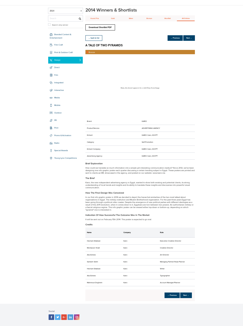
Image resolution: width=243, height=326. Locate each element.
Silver (131, 18)
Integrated (58, 82)
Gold (113, 18)
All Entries (186, 18)
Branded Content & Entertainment (60, 36)
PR (55, 120)
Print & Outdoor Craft (63, 52)
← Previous (175, 38)
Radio (56, 143)
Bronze (149, 18)
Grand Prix (94, 18)
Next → (189, 38)
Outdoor (58, 113)
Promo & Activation (62, 135)
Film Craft (58, 45)
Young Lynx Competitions (65, 158)
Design (57, 60)
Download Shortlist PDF (100, 27)
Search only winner (60, 25)
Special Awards (61, 150)
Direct (57, 67)
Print (56, 128)
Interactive (59, 90)
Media (57, 97)
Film (56, 75)
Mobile (57, 105)
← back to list (93, 38)
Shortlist (167, 18)
